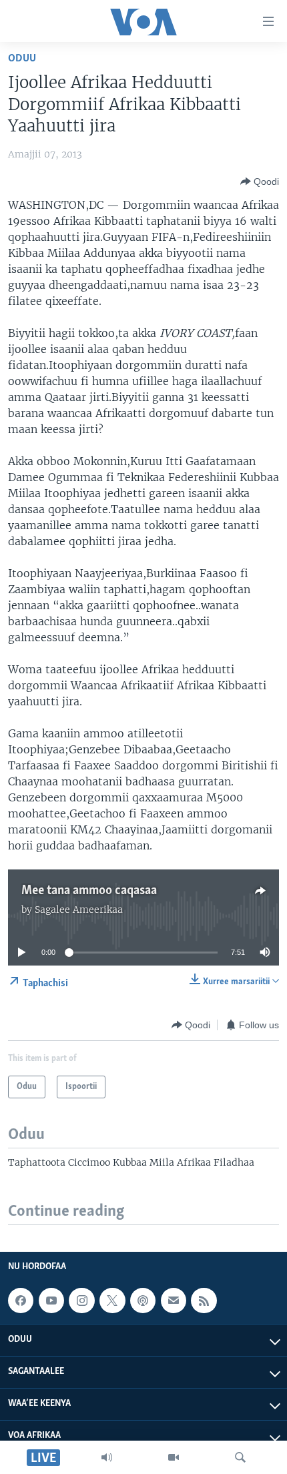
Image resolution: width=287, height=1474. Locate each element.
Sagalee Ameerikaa (79, 909)
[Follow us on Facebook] (20, 1300)
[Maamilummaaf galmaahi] (173, 1300)
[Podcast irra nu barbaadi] (143, 1300)
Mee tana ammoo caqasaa (89, 890)
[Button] (259, 181)
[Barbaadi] (240, 1457)
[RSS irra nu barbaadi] (203, 1300)
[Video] (174, 1457)
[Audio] (107, 1457)
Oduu (22, 58)
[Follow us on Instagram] (81, 1300)
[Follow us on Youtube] (51, 1300)
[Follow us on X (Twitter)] (112, 1300)
